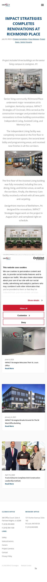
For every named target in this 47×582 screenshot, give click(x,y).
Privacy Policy (7, 556)
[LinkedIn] (36, 568)
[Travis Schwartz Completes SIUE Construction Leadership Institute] (23, 455)
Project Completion (20, 39)
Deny (23, 322)
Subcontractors (7, 541)
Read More (9, 368)
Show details (33, 300)
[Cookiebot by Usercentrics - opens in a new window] (33, 258)
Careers (5, 545)
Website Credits (26, 565)
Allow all (23, 308)
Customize (22, 315)
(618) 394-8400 (9, 524)
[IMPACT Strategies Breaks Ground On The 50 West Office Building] (23, 398)
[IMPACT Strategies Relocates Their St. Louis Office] (23, 340)
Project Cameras (8, 548)
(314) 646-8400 (32, 527)
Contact (5, 552)
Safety (4, 537)
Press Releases (33, 39)
